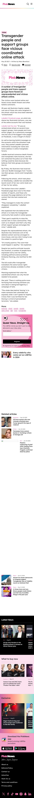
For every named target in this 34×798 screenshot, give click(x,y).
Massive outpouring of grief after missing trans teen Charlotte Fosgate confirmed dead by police (26, 447)
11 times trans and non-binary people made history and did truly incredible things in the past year (22, 591)
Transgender (22, 310)
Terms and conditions (9, 782)
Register (17, 341)
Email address (9, 331)
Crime (4, 32)
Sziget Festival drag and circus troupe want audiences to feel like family (13, 722)
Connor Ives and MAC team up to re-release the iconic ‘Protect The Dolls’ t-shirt (12, 683)
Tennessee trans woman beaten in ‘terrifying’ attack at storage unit (22, 433)
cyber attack (5, 310)
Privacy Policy (26, 345)
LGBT (11, 310)
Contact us (5, 771)
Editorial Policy (7, 768)
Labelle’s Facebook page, (11, 118)
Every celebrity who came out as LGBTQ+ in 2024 (22, 354)
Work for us (5, 779)
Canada (16, 308)
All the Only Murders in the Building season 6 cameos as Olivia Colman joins (12, 644)
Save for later (16, 65)
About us (4, 764)
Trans (15, 310)
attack (10, 308)
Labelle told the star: (9, 126)
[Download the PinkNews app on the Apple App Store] (7, 748)
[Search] (28, 4)
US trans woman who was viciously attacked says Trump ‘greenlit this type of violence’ (22, 422)
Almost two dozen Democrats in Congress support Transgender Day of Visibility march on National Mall (22, 580)
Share (5, 65)
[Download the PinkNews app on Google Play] (20, 748)
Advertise (5, 775)
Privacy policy (6, 786)
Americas (4, 308)
